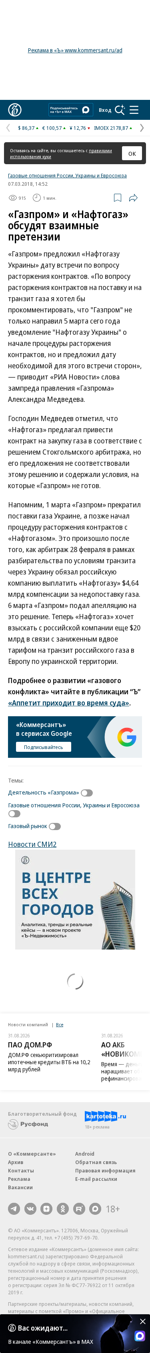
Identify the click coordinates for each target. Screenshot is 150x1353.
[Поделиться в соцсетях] (133, 198)
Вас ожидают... (43, 1328)
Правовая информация (105, 1170)
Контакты (21, 1170)
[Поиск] (120, 110)
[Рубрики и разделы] (134, 110)
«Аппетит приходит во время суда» (68, 702)
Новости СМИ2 (32, 844)
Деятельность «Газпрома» (43, 792)
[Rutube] (79, 1209)
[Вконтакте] (30, 1209)
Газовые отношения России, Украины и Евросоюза (67, 175)
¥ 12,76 (78, 127)
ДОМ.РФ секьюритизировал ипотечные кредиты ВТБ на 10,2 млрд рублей (49, 1062)
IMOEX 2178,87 (111, 127)
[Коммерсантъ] (15, 110)
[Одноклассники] (63, 1209)
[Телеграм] (14, 1209)
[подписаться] (89, 793)
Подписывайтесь (43, 747)
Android (84, 1153)
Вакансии (20, 1187)
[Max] (95, 1209)
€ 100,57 (52, 127)
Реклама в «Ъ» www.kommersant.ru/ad (75, 50)
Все (59, 1024)
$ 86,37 (26, 127)
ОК (132, 153)
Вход (105, 109)
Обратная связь (96, 1162)
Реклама (19, 1178)
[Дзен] (46, 1209)
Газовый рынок (27, 826)
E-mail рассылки (96, 1178)
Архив (15, 1162)
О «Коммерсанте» (32, 1153)
